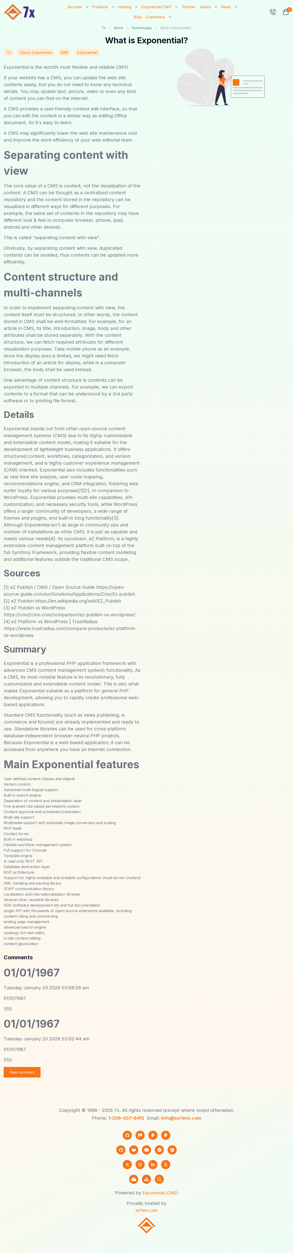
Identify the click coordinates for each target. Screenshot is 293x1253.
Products (100, 7)
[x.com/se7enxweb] (127, 1164)
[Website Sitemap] (146, 1179)
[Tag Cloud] (133, 1179)
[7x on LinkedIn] (152, 1164)
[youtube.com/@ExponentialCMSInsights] (146, 1149)
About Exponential (36, 52)
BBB (64, 52)
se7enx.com (146, 1210)
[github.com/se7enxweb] (120, 1149)
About (205, 7)
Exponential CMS (156, 7)
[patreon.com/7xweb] (140, 1135)
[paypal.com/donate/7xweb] (165, 1135)
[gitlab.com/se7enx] (133, 1149)
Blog (137, 17)
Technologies (141, 28)
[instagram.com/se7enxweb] (140, 1164)
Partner (188, 7)
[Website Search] (159, 1179)
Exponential (87, 52)
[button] (283, 12)
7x (104, 28)
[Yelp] (165, 1164)
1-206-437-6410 (126, 1118)
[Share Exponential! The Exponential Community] (172, 1149)
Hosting (124, 7)
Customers (155, 17)
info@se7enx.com (181, 1118)
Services (74, 7)
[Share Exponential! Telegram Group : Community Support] (159, 1149)
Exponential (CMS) (160, 1192)
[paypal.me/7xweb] (152, 1135)
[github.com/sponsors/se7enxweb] (127, 1135)
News (226, 7)
